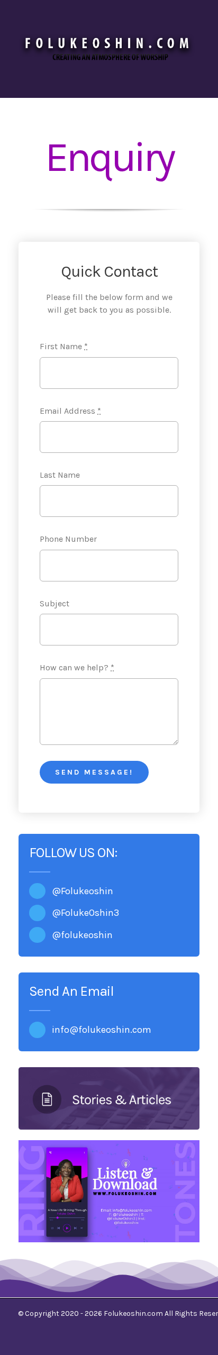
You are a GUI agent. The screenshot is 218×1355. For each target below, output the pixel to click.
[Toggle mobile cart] (179, 71)
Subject (54, 603)
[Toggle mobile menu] (198, 71)
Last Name (60, 475)
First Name (64, 346)
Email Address (70, 411)
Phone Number (68, 539)
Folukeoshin (87, 891)
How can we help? (77, 667)
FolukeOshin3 (90, 913)
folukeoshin (87, 935)
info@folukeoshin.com (101, 1029)
